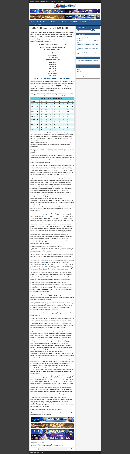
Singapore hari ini (34, 445)
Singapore (67, 444)
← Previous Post (34, 448)
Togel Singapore (48, 445)
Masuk (78, 69)
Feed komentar (80, 73)
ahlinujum (34, 30)
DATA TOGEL (52, 21)
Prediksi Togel (36, 444)
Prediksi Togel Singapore (45, 444)
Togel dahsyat (42, 445)
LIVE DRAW (61, 21)
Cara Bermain (47, 167)
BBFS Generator (83, 21)
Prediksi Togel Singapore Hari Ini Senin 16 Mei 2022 (49, 28)
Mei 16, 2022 (40, 30)
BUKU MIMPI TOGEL (36, 24)
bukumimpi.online (34, 1)
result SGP (58, 85)
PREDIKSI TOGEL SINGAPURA (61, 30)
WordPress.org (80, 76)
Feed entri (79, 71)
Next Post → (72, 448)
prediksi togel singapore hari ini (58, 444)
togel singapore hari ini (58, 445)
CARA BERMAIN (72, 21)
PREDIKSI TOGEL (41, 21)
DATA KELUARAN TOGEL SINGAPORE (57, 78)
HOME (32, 21)
